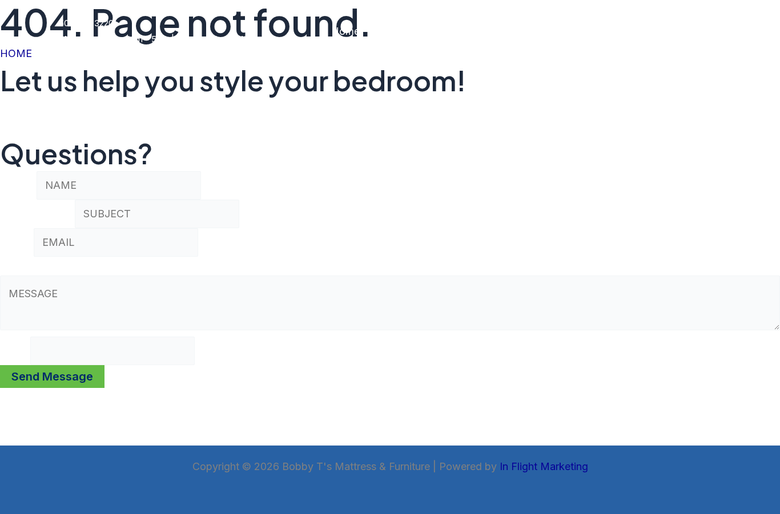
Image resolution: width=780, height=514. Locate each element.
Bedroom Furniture (476, 31)
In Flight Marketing (544, 466)
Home (345, 31)
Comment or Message (56, 266)
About (707, 31)
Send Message (52, 376)
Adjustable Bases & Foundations (606, 31)
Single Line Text (37, 214)
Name (18, 185)
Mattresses (396, 31)
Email (17, 242)
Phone (15, 351)
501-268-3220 (86, 23)
